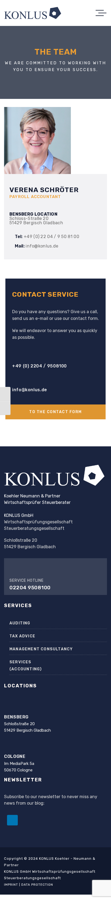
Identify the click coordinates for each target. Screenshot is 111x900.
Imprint (11, 884)
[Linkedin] (12, 820)
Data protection (37, 884)
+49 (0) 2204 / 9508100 (39, 366)
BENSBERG (16, 717)
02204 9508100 (30, 587)
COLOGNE (14, 756)
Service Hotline (26, 580)
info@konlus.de (29, 389)
